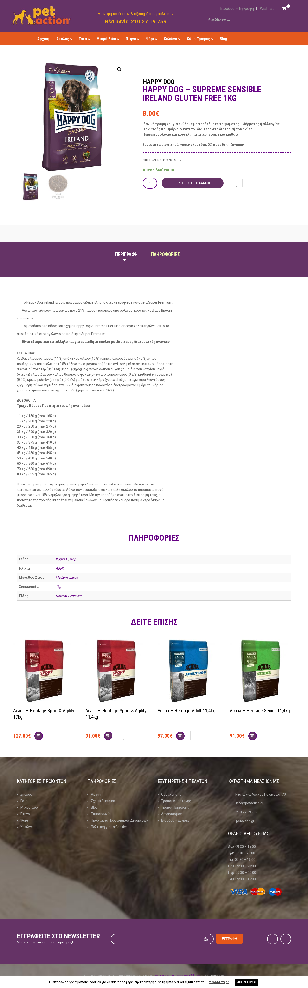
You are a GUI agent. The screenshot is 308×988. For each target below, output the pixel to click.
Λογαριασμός (171, 814)
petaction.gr (245, 821)
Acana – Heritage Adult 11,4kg (186, 711)
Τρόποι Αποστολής (176, 801)
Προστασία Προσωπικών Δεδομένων (119, 820)
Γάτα (24, 801)
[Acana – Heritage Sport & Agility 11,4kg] (117, 671)
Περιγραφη (126, 254)
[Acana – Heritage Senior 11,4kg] (262, 671)
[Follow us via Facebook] (251, 38)
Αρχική (96, 794)
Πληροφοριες (165, 254)
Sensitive (74, 596)
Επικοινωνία (101, 814)
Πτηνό (25, 814)
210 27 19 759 (246, 812)
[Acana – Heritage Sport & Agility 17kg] (45, 671)
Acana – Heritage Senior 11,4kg (260, 711)
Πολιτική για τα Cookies (109, 827)
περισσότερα (219, 982)
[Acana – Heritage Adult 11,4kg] (190, 671)
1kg (58, 587)
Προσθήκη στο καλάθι (192, 183)
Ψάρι (73, 559)
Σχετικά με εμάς (103, 801)
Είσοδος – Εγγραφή (237, 8)
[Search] (286, 19)
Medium (62, 577)
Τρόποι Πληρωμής (175, 807)
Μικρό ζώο (29, 807)
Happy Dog (158, 82)
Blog (94, 807)
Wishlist (267, 8)
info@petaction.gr (249, 803)
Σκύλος (26, 794)
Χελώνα (26, 827)
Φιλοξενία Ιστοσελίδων (177, 976)
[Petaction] (41, 15)
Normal (61, 596)
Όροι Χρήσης (171, 794)
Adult (60, 568)
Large (73, 577)
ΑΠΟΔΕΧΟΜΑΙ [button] (246, 982)
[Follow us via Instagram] (258, 38)
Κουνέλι (62, 559)
